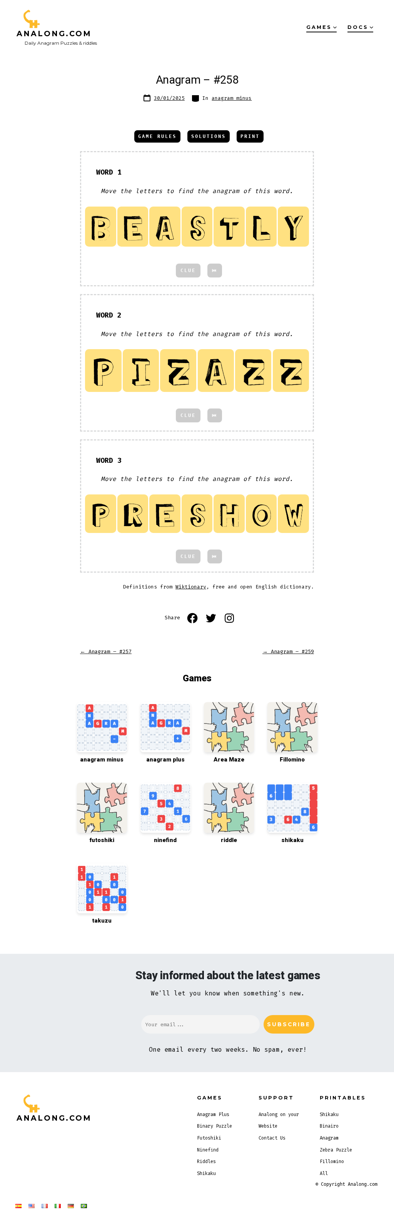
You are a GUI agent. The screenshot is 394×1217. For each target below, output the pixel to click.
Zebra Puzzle (336, 1150)
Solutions (208, 136)
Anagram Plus (213, 1114)
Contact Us (272, 1138)
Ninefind (208, 1150)
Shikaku (206, 1173)
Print (250, 136)
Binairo (329, 1126)
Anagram (329, 1138)
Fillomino (332, 1161)
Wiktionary (190, 586)
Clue (188, 270)
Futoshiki (209, 1138)
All (324, 1173)
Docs (357, 27)
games (319, 27)
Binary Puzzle (214, 1126)
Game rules (157, 136)
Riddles (206, 1161)
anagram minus (232, 98)
